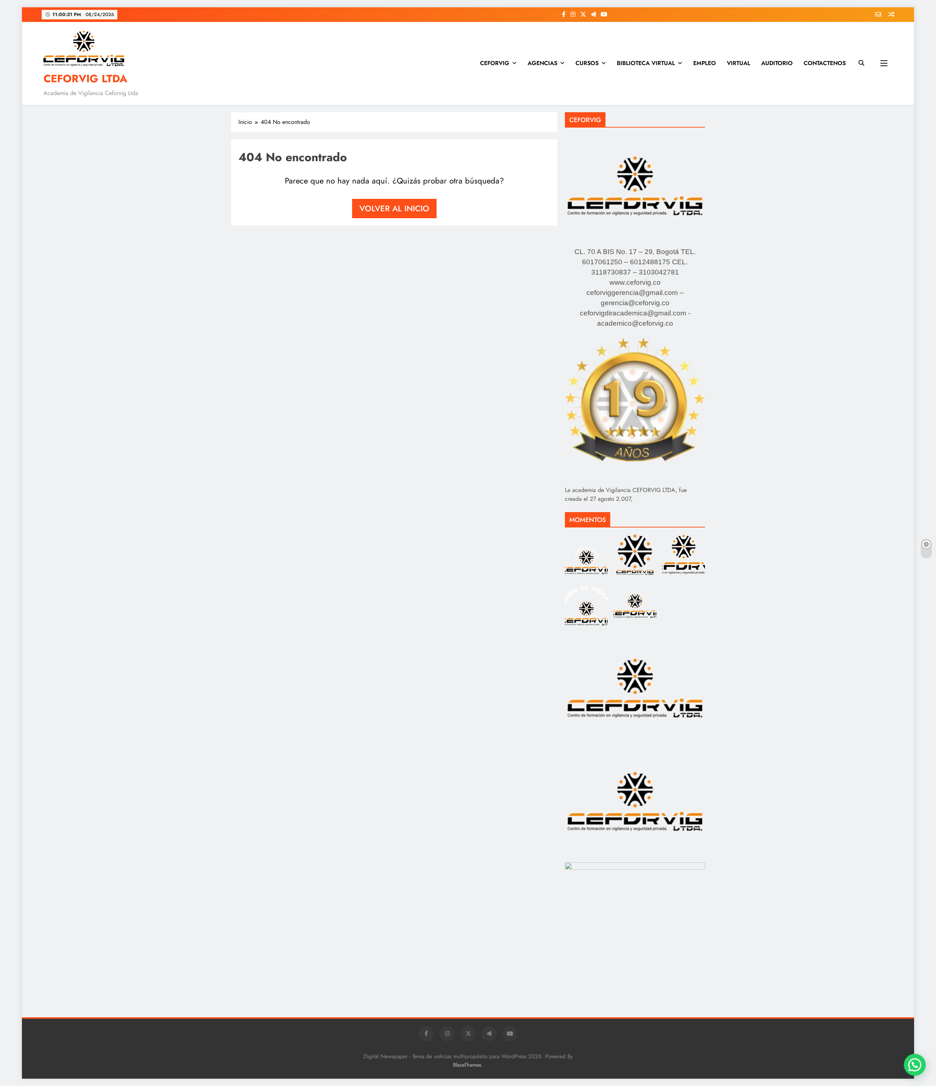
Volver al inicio (394, 208)
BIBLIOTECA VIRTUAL (646, 63)
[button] (915, 1065)
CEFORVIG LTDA (85, 78)
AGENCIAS (542, 63)
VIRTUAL (738, 63)
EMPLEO (704, 63)
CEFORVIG (494, 63)
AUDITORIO (777, 63)
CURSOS (587, 63)
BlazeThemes (467, 1064)
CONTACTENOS (825, 63)
